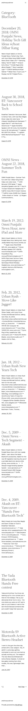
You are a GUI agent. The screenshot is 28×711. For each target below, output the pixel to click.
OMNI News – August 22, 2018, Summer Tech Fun (13, 166)
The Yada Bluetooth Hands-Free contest (10, 581)
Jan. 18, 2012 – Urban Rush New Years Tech (14, 366)
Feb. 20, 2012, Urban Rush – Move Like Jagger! (11, 298)
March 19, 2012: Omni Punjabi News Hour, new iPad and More (13, 226)
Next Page (22, 686)
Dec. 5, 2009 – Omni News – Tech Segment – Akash (13, 438)
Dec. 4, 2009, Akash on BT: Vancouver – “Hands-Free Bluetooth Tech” (13, 507)
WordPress (18, 705)
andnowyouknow (7, 2)
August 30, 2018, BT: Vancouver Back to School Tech (13, 103)
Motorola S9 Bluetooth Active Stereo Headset (13, 636)
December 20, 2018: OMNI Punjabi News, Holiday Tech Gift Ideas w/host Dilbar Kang (14, 38)
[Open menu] (25, 3)
